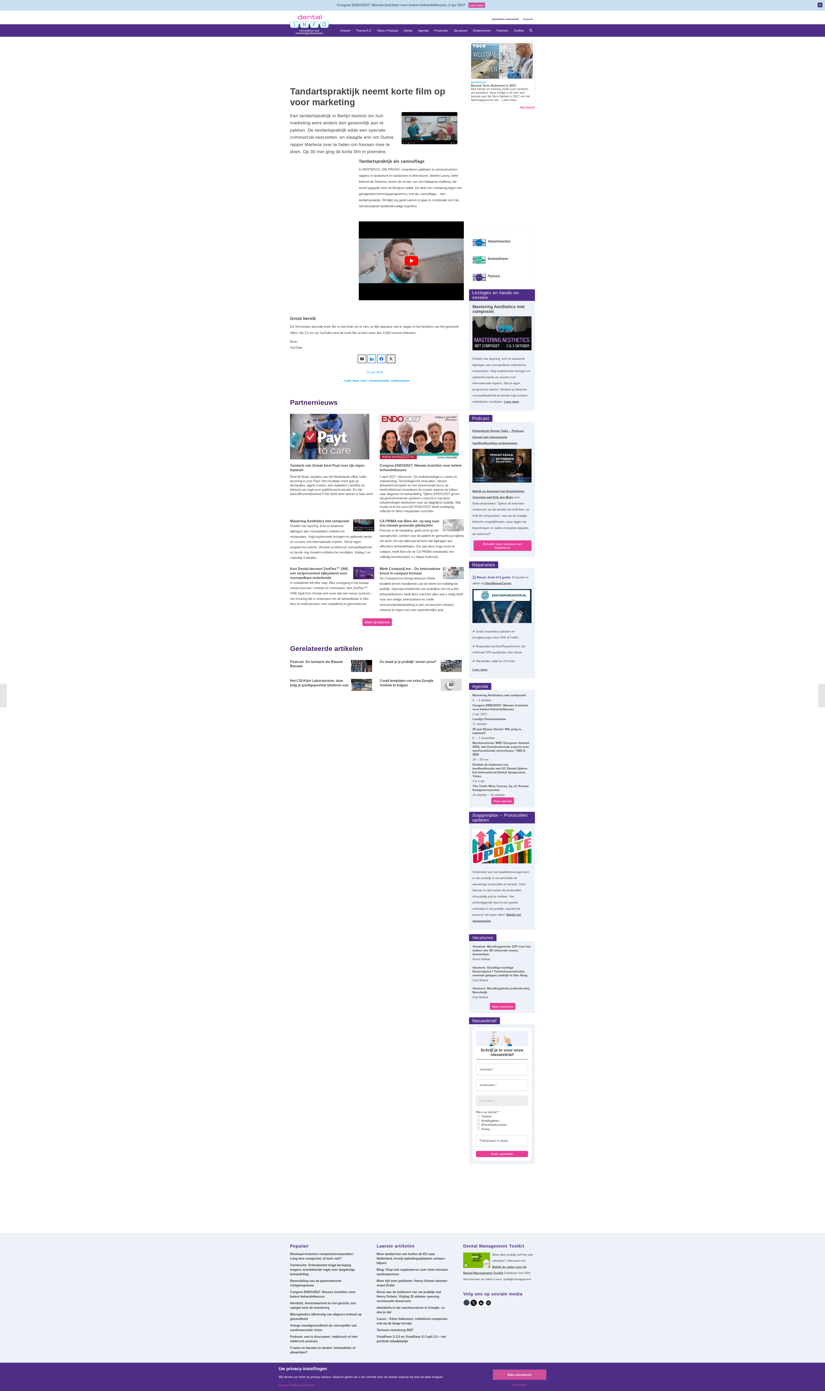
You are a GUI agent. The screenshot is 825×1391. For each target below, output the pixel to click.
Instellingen (519, 1384)
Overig (484, 1129)
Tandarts (486, 1116)
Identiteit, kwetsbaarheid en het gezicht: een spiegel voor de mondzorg (323, 1305)
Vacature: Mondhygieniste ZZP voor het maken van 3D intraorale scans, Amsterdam (501, 950)
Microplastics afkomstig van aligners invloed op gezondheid (326, 1316)
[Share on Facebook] (381, 359)
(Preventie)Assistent (493, 1124)
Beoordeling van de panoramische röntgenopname (315, 1283)
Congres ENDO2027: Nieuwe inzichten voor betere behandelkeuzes (421, 468)
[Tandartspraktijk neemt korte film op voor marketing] (430, 128)
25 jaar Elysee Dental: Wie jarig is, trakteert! (497, 731)
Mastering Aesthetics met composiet (499, 695)
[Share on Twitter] (391, 359)
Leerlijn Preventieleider (489, 719)
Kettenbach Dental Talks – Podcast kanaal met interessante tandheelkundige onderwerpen (498, 437)
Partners (494, 275)
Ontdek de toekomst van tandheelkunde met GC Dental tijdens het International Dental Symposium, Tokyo (499, 770)
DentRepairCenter (498, 583)
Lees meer (476, 5)
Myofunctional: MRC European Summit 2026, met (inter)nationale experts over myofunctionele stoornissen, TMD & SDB (500, 748)
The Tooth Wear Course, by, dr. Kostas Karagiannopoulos (500, 788)
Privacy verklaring (291, 1384)
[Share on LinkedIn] (371, 359)
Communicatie (379, 380)
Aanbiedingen (498, 258)
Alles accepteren (519, 1374)
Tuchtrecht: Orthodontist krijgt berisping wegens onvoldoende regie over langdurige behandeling (322, 1269)
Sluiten (310, 1384)
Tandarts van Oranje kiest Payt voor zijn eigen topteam (327, 468)
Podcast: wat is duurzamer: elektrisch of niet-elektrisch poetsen (324, 1339)
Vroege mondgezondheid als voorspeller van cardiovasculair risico (323, 1328)
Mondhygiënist (489, 1120)
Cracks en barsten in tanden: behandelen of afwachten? (322, 1350)
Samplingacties (499, 241)
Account (528, 19)
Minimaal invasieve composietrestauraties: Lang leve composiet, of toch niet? (322, 1256)
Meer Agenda (527, 107)
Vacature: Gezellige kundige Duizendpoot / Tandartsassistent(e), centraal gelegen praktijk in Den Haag (499, 971)
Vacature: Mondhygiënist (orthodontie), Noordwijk (501, 990)
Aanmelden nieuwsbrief (505, 19)
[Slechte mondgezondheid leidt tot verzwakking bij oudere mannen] (3, 695)
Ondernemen (400, 380)
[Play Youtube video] (411, 261)
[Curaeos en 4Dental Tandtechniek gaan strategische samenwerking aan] (821, 695)
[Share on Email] (362, 359)
